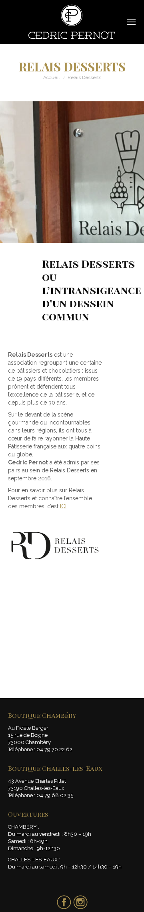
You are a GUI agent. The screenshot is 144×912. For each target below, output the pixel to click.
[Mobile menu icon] (131, 22)
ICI (63, 506)
